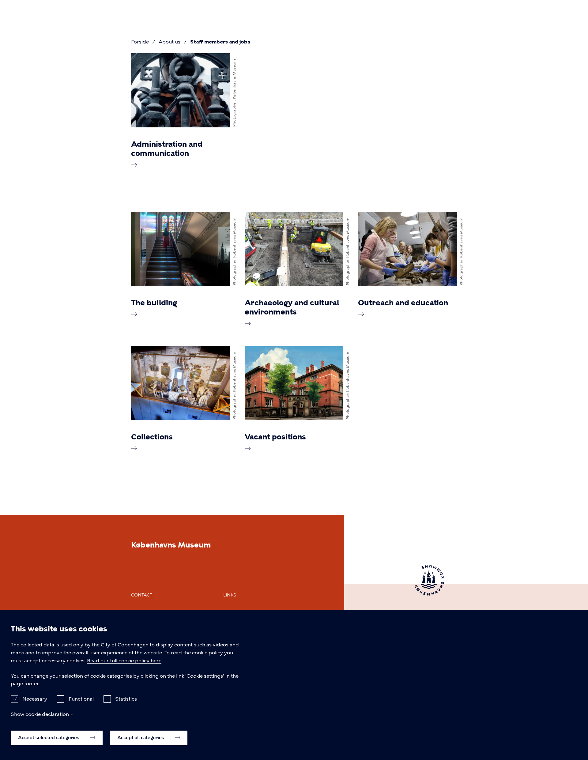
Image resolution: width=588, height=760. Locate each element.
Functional (81, 699)
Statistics (126, 699)
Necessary (34, 699)
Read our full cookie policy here (124, 661)
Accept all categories (141, 737)
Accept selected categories (49, 737)
